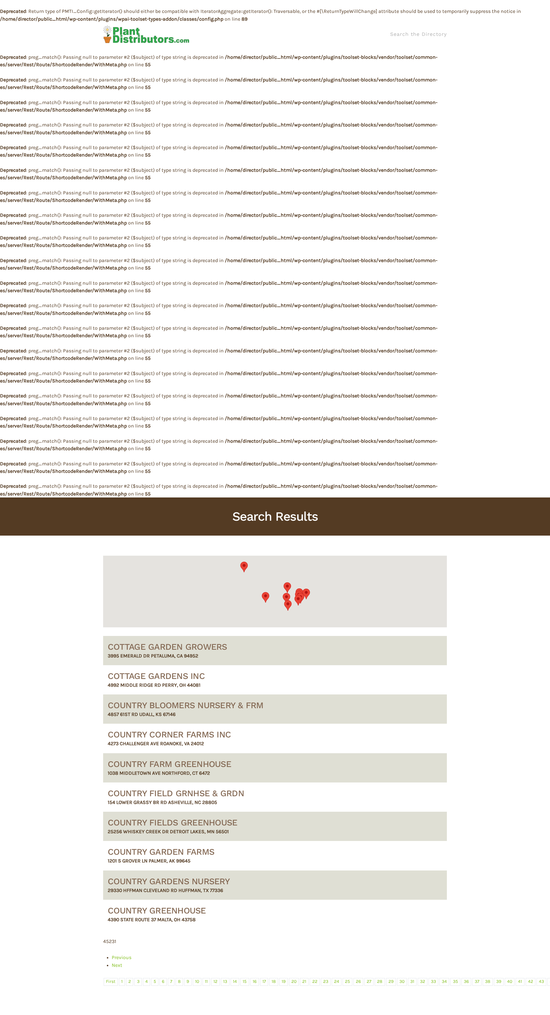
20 (293, 981)
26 (358, 981)
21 (304, 981)
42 (530, 981)
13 (225, 981)
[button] (265, 597)
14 (235, 981)
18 (274, 981)
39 (498, 981)
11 (206, 981)
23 (325, 981)
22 (314, 981)
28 (379, 981)
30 (401, 981)
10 (197, 981)
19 (284, 981)
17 (264, 981)
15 (245, 981)
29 (391, 981)
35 (455, 981)
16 (255, 981)
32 (422, 981)
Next (117, 965)
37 (477, 981)
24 (336, 981)
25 (347, 981)
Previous (121, 957)
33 (433, 981)
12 (215, 981)
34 (444, 981)
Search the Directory (418, 34)
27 (369, 981)
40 (509, 981)
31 (412, 981)
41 (520, 981)
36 (466, 981)
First (110, 981)
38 (487, 981)
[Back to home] (146, 34)
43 (541, 981)
